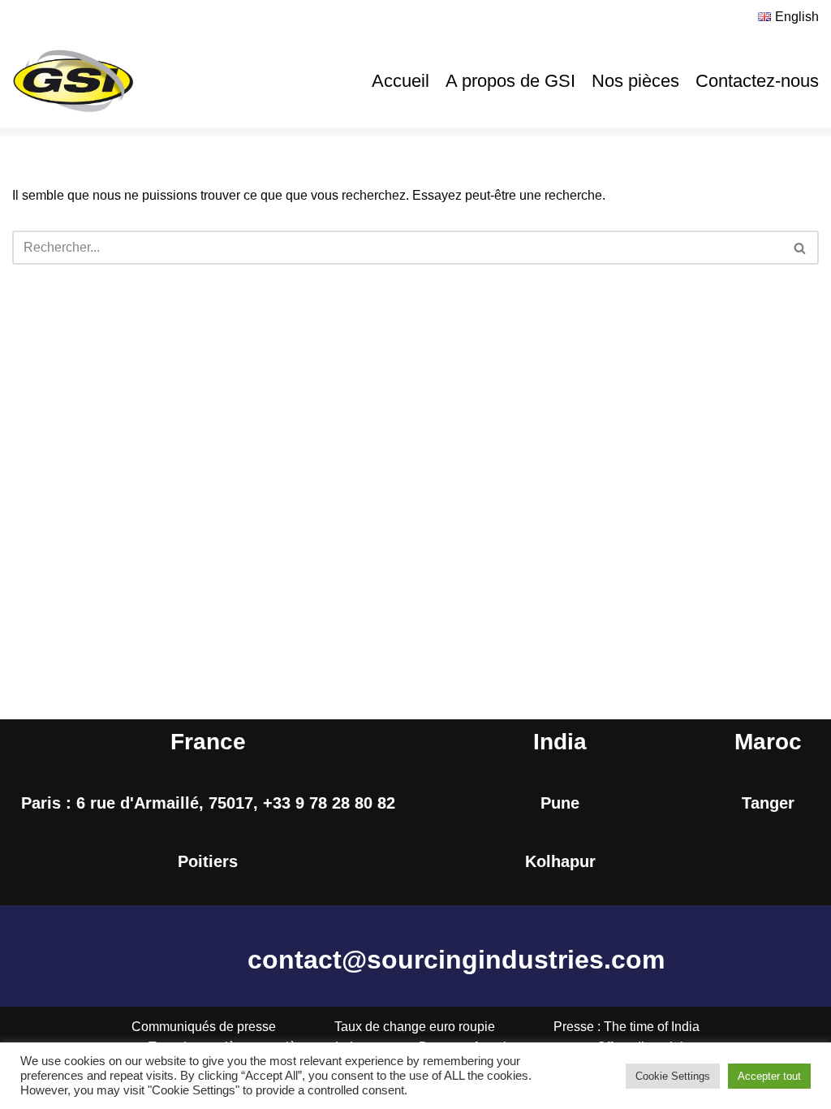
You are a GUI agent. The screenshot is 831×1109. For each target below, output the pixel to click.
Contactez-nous (757, 81)
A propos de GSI (510, 81)
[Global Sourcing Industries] (73, 81)
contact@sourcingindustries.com (456, 959)
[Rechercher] (800, 248)
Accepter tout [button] (769, 1076)
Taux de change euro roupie (414, 1026)
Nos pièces (635, 81)
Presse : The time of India (626, 1026)
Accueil (400, 81)
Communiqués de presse (203, 1026)
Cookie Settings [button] (672, 1076)
